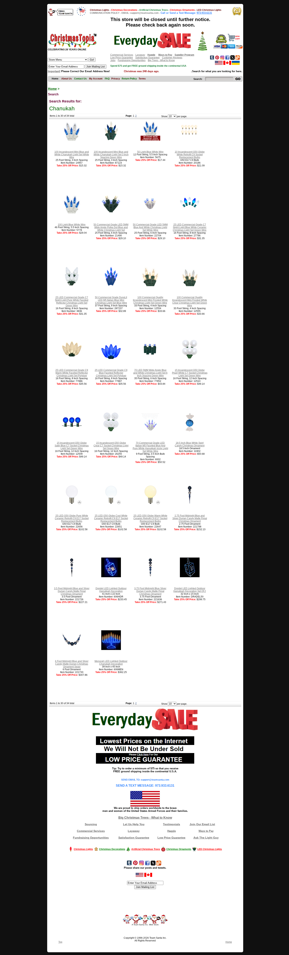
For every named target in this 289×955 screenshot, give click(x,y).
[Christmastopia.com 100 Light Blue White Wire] (72, 212)
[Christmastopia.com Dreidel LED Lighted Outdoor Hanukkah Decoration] (111, 576)
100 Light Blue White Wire (72, 224)
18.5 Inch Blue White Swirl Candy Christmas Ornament (189, 444)
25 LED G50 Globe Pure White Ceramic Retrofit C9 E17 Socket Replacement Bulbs (72, 518)
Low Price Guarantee (121, 57)
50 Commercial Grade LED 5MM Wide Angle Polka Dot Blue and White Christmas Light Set (111, 227)
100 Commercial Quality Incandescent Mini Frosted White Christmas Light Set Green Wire (150, 300)
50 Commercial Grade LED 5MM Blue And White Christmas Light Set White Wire (150, 227)
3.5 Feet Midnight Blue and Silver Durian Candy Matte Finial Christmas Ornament (71, 591)
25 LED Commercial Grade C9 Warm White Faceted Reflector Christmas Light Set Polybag (71, 373)
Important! (54, 71)
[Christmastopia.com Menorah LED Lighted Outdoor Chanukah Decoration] (111, 649)
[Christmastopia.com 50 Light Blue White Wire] (150, 139)
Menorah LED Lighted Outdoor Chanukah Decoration (111, 662)
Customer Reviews (172, 57)
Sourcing (91, 824)
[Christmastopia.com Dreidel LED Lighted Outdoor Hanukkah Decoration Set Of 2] (190, 576)
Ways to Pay (206, 831)
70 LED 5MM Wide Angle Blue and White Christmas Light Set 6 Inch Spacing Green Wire (150, 373)
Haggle (171, 831)
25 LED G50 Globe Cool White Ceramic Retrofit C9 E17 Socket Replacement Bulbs (111, 518)
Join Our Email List (202, 824)
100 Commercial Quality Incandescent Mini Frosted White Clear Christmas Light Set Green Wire (189, 301)
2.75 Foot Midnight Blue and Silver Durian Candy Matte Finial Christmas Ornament (189, 518)
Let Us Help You (133, 824)
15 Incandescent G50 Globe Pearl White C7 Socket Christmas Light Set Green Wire (189, 373)
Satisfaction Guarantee (147, 57)
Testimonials (171, 824)
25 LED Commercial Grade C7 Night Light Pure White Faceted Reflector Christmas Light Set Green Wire (71, 301)
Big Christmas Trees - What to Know (145, 817)
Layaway (140, 54)
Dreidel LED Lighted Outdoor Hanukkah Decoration (111, 590)
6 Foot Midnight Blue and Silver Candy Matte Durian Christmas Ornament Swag (71, 664)
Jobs (112, 60)
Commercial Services (121, 54)
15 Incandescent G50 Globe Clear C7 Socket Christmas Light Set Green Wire (111, 446)
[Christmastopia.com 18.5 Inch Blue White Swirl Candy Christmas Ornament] (190, 431)
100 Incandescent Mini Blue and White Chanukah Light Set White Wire (71, 154)
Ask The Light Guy (206, 837)
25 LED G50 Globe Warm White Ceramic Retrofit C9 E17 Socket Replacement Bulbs (150, 518)
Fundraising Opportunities (131, 60)
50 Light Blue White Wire (150, 151)
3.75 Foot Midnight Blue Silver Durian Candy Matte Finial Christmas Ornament (150, 591)
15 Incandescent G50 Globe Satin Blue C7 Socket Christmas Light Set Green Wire (72, 446)
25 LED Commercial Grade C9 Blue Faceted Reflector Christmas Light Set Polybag (111, 373)
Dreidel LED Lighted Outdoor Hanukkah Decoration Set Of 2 (189, 590)
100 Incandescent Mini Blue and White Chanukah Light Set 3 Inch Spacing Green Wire (111, 154)
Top (60, 942)
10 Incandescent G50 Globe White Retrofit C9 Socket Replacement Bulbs (190, 154)
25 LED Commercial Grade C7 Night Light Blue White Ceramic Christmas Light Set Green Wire (189, 227)
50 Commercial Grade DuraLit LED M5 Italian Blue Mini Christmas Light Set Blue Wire (111, 300)
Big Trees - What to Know (161, 60)
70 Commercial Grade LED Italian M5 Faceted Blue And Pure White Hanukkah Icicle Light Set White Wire (150, 447)
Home (52, 88)
